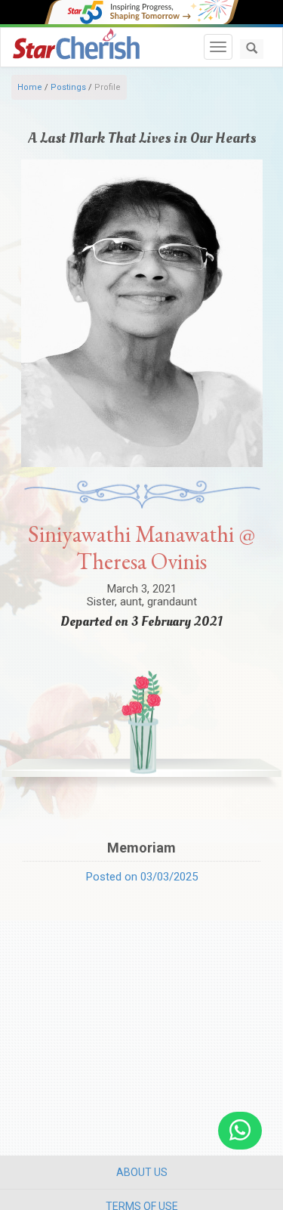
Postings (68, 87)
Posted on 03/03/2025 (142, 877)
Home (29, 87)
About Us (142, 1172)
